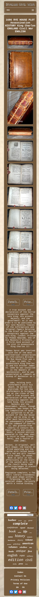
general (9, 544)
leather (12, 519)
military (30, 556)
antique (21, 551)
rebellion (23, 547)
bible (30, 547)
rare (22, 555)
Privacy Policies (20, 580)
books (11, 551)
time (26, 564)
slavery (20, 540)
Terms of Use (20, 584)
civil (28, 560)
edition (15, 560)
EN (17, 587)
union (19, 532)
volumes (13, 547)
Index (20, 572)
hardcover (11, 540)
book (12, 531)
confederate (12, 527)
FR (23, 587)
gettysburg (16, 544)
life (25, 531)
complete (20, 524)
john (25, 521)
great (30, 520)
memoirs (29, 537)
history (20, 536)
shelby (15, 564)
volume (29, 539)
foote (20, 520)
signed (22, 528)
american (27, 543)
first (30, 551)
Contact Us (20, 576)
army (30, 532)
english (12, 555)
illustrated (30, 528)
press (21, 564)
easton (10, 537)
